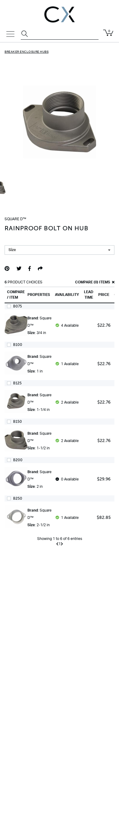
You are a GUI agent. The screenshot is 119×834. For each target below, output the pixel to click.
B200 (18, 460)
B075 (17, 306)
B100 (17, 345)
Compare (83, 282)
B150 (17, 421)
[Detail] (16, 327)
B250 (17, 498)
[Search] (25, 34)
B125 (17, 383)
